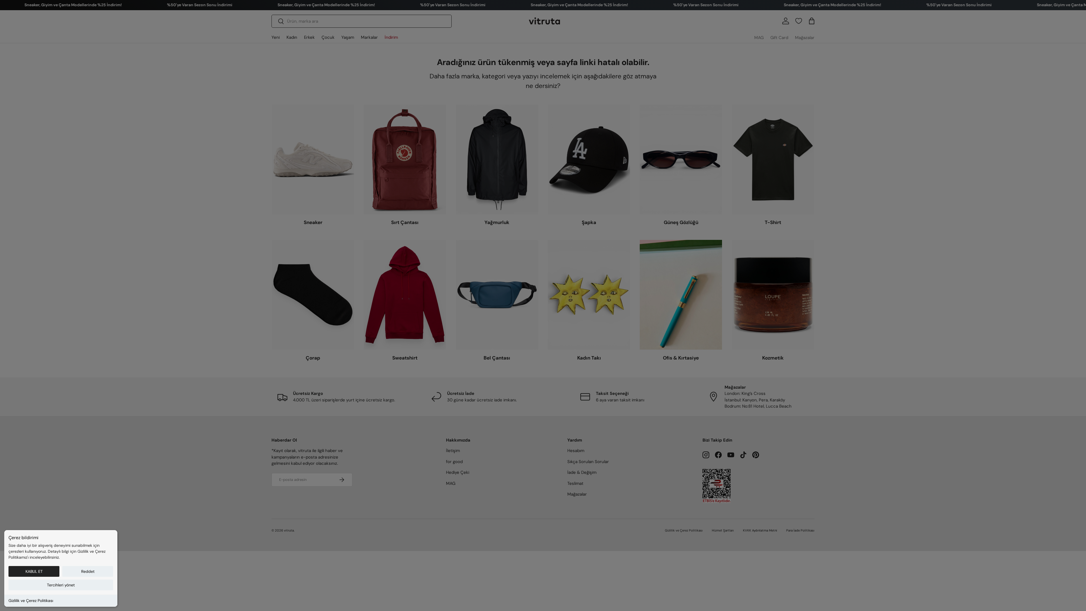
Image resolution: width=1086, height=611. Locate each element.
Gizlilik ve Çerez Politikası (30, 600)
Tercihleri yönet (61, 585)
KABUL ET (34, 571)
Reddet (87, 571)
